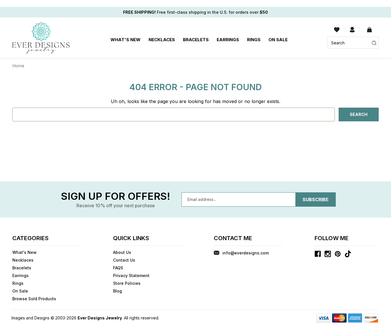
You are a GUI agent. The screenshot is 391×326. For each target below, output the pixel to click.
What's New (125, 39)
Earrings (228, 39)
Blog (117, 291)
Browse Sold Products (34, 298)
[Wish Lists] (336, 29)
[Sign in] (352, 30)
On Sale (278, 39)
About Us (122, 252)
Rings (253, 39)
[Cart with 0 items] (369, 30)
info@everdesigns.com (245, 252)
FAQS (118, 267)
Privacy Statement (131, 275)
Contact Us (124, 260)
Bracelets (196, 39)
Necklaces (162, 39)
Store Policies (127, 283)
